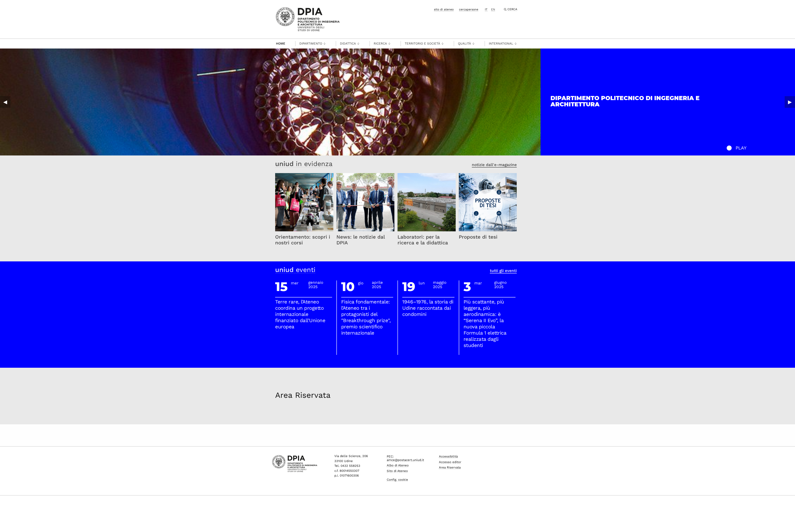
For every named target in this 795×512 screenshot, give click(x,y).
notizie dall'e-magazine (494, 164)
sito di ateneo (444, 9)
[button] (729, 148)
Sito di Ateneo (397, 471)
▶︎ (790, 102)
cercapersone (468, 9)
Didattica (348, 43)
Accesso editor (450, 462)
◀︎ (5, 102)
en (493, 9)
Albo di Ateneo (398, 465)
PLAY (741, 147)
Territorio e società (422, 43)
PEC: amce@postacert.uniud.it (405, 458)
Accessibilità (448, 456)
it (486, 9)
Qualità (464, 43)
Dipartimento (310, 43)
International (501, 43)
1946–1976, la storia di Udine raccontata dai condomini (427, 308)
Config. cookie (397, 480)
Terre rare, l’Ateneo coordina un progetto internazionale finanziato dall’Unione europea (300, 314)
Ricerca (380, 43)
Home (280, 43)
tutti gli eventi (503, 270)
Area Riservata (303, 395)
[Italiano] (307, 19)
